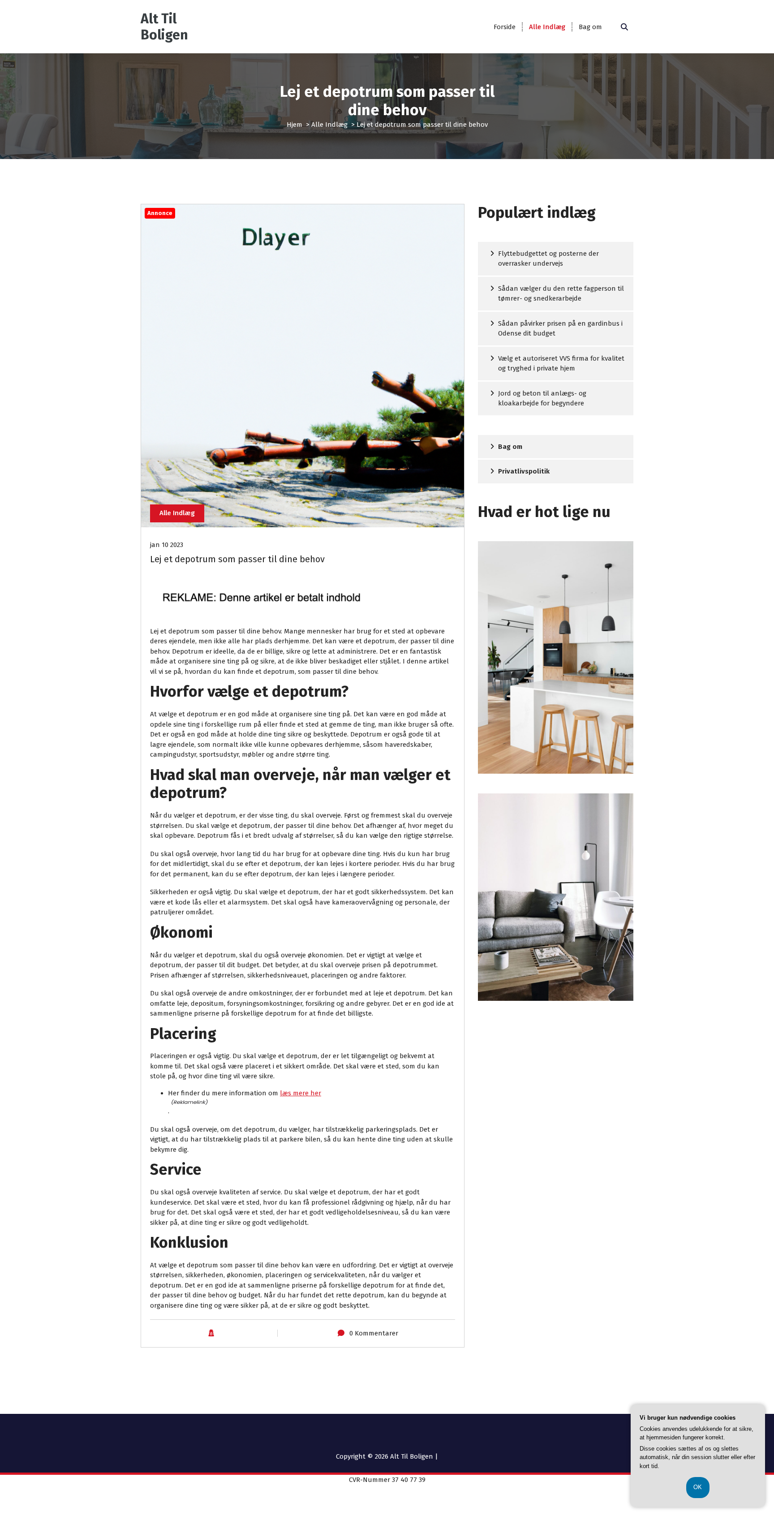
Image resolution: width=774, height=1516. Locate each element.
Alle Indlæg (547, 27)
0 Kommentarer (373, 1333)
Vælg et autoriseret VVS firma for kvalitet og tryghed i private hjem (561, 363)
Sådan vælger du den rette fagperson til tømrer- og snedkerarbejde (561, 293)
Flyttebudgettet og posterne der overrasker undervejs (548, 259)
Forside (505, 27)
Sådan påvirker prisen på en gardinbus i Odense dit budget (560, 328)
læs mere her (300, 1093)
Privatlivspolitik (524, 471)
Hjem (294, 125)
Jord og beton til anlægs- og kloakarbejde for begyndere (542, 398)
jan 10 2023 (166, 545)
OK (697, 1487)
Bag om (590, 27)
